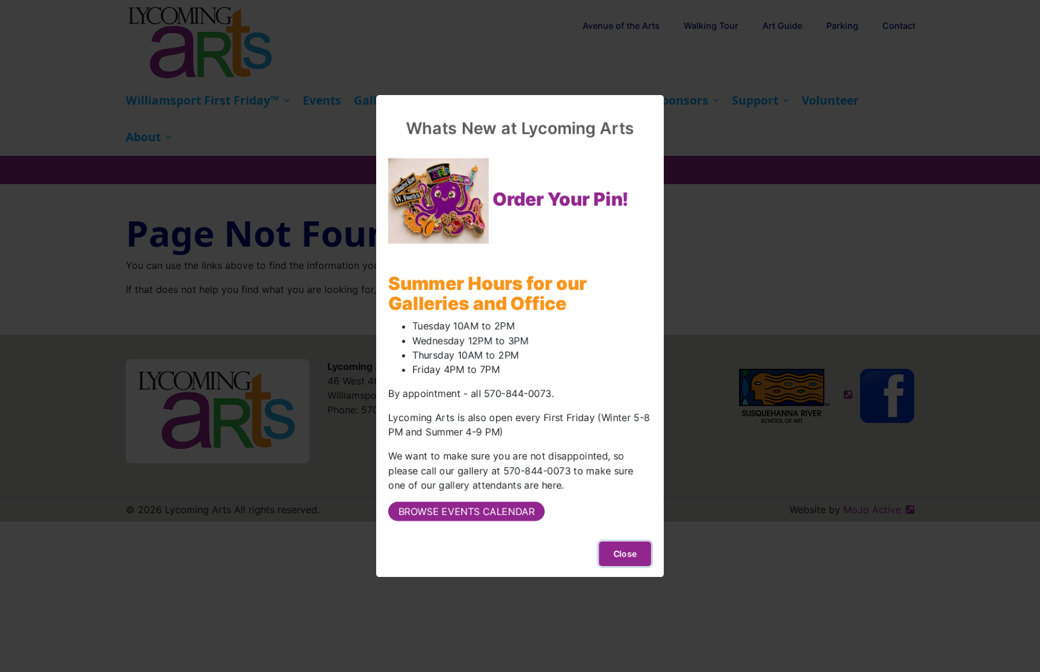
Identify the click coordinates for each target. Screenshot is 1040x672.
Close (625, 554)
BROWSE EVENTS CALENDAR (466, 511)
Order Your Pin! (560, 199)
